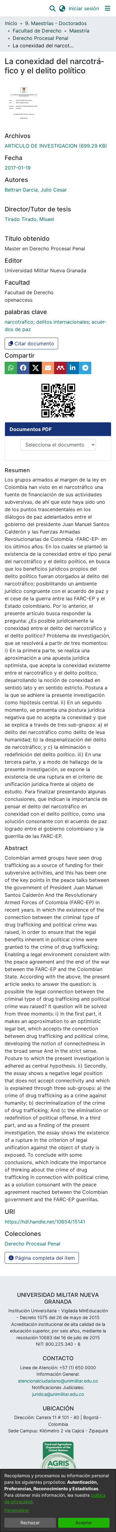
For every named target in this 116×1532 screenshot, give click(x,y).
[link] (56, 146)
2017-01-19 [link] (18, 168)
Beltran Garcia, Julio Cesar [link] (36, 190)
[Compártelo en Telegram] (85, 368)
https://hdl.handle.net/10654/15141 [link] (45, 1222)
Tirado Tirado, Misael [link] (29, 219)
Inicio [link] (11, 23)
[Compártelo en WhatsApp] (11, 368)
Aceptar (83, 1522)
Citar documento (33, 343)
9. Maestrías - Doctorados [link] (56, 23)
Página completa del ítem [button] (44, 1258)
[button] (52, 8)
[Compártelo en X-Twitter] (35, 368)
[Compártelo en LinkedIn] (73, 368)
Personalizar (16, 1510)
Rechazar (30, 1522)
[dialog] (58, 1500)
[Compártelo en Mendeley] (60, 368)
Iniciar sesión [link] (84, 8)
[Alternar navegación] (107, 8)
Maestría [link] (79, 31)
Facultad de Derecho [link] (37, 31)
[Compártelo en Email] (48, 368)
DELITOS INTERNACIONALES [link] (62, 322)
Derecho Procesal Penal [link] (40, 38)
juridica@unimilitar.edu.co (58, 1394)
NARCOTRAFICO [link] (19, 322)
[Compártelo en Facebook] (23, 368)
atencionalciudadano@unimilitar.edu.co (58, 1380)
